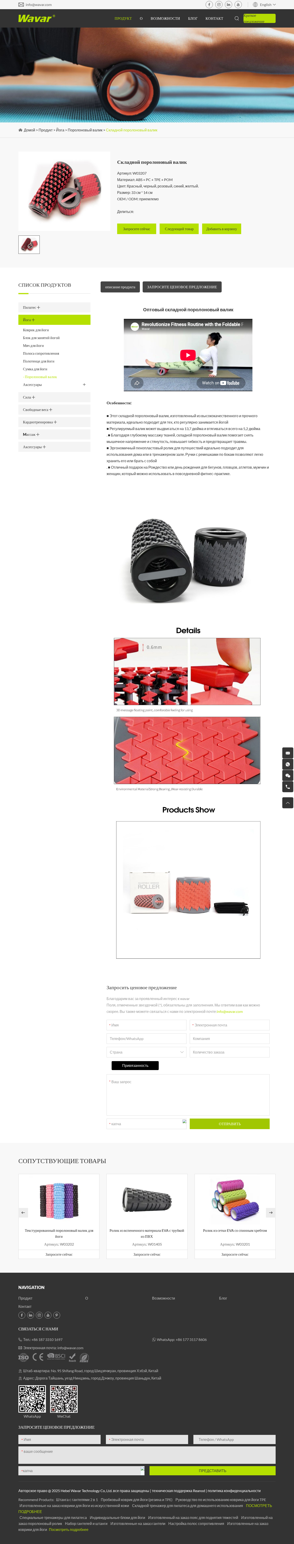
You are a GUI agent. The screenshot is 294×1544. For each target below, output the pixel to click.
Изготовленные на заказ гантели (138, 1523)
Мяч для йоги (33, 345)
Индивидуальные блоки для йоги (118, 1517)
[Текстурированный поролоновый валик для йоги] (59, 1199)
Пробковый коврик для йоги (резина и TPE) (137, 1499)
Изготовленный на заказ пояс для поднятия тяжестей (193, 1517)
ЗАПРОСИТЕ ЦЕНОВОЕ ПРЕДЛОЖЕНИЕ (182, 287)
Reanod (199, 1490)
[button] (23, 1213)
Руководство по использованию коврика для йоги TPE (220, 1499)
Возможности (165, 18)
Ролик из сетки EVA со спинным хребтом (235, 1230)
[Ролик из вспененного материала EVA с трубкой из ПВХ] (147, 1199)
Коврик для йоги (36, 330)
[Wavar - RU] (36, 18)
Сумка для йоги (35, 369)
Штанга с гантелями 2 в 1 (77, 1499)
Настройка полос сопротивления (196, 1523)
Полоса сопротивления (41, 353)
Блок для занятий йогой (41, 337)
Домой (29, 130)
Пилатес (30, 307)
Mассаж (29, 434)
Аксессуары (32, 384)
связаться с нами (38, 1328)
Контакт (214, 18)
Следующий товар (179, 229)
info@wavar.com (39, 4)
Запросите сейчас (59, 1254)
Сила (27, 397)
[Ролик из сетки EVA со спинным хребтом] (235, 1199)
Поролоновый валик (85, 130)
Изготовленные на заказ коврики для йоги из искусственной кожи (75, 1505)
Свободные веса (36, 409)
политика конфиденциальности (234, 1490)
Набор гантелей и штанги (86, 1523)
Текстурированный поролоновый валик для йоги (59, 1233)
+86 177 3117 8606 (191, 1339)
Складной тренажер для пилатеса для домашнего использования (188, 1505)
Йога (60, 130)
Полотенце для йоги (38, 361)
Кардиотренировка (38, 422)
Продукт (123, 18)
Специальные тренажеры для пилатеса (54, 1517)
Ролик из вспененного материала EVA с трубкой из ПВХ (147, 1233)
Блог (193, 18)
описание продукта (120, 287)
